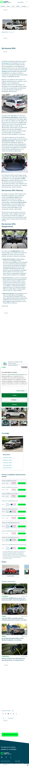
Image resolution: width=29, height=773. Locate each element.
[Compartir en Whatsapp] (16, 714)
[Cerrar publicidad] (27, 765)
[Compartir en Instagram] (5, 714)
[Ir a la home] (5, 2)
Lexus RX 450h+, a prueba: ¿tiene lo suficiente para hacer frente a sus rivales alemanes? (13, 605)
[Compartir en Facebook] (11, 714)
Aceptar (14, 395)
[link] (14, 363)
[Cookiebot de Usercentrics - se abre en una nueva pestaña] (21, 367)
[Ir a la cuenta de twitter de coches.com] (1, 757)
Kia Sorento (5, 63)
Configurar (13, 399)
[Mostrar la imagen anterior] (4, 410)
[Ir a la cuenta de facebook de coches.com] (10, 757)
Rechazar (14, 404)
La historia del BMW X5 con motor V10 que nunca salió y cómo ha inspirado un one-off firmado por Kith (14, 586)
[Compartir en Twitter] (8, 714)
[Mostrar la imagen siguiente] (25, 410)
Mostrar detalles (21, 390)
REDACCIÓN (5, 32)
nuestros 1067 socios (13, 374)
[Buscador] (26, 2)
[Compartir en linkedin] (13, 714)
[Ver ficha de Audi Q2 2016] (10, 571)
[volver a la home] (6, 753)
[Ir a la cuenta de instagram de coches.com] (6, 757)
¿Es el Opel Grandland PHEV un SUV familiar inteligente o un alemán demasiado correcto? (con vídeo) (13, 626)
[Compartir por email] (3, 714)
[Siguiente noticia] (27, 571)
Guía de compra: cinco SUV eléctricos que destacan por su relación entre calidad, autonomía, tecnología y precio (12, 646)
